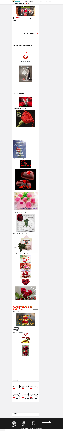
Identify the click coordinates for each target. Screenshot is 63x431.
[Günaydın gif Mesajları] (25, 388)
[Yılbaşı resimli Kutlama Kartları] (34, 388)
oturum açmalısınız (21, 414)
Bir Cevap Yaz (15, 413)
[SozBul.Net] (16, 1)
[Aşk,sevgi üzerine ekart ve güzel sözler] (17, 396)
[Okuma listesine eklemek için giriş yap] (37, 33)
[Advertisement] (25, 27)
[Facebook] (31, 419)
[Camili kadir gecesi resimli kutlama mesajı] (34, 396)
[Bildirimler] (50, 1)
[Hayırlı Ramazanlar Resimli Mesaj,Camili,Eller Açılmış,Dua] (25, 396)
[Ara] (46, 1)
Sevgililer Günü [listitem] (15, 380)
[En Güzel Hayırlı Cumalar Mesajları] (17, 388)
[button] (18, 17)
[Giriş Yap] (48, 1)
